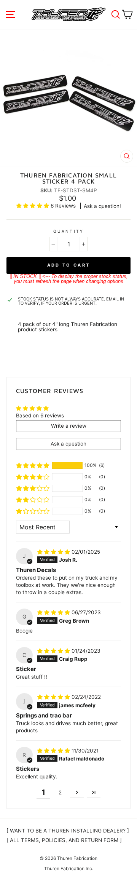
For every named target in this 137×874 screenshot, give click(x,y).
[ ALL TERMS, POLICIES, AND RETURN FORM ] (64, 840)
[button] (33, 206)
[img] (54, 552)
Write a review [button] (68, 426)
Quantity (68, 231)
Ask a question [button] (68, 444)
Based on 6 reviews (40, 415)
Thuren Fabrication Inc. (68, 868)
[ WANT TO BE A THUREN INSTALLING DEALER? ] (67, 831)
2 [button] (60, 792)
